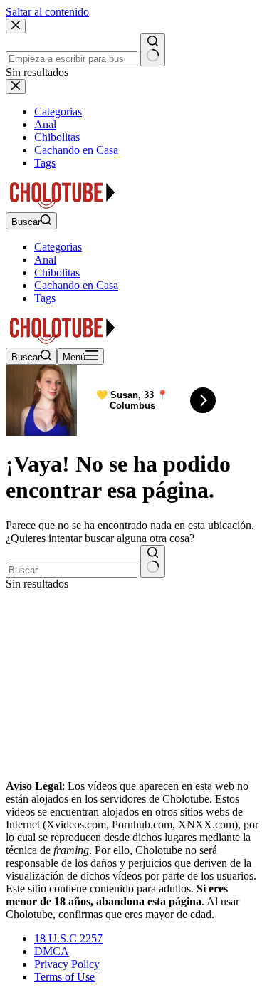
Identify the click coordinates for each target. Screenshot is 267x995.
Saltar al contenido (47, 12)
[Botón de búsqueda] (152, 561)
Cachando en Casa (76, 285)
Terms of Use (64, 977)
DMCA (51, 951)
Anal (45, 260)
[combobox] (71, 570)
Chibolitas (57, 272)
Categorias (58, 247)
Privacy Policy (67, 964)
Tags (45, 298)
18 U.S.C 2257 (68, 938)
